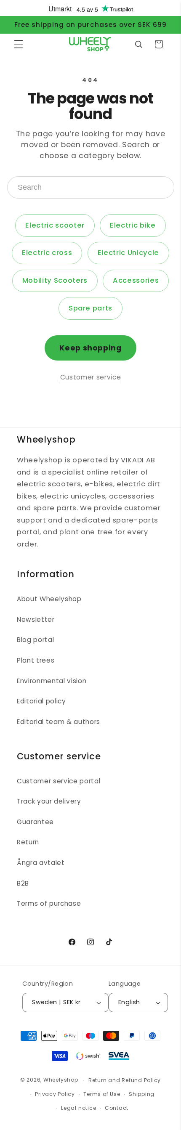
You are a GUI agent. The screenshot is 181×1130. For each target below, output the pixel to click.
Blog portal (35, 639)
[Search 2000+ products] (138, 44)
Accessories (136, 280)
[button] (18, 44)
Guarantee (35, 821)
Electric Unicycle (128, 252)
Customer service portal (58, 781)
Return (28, 842)
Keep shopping (90, 348)
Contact (116, 1107)
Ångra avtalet (41, 862)
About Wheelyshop (49, 598)
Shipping (141, 1094)
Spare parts (90, 308)
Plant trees (35, 660)
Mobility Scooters (55, 280)
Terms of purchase (49, 903)
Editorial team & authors (58, 721)
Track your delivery (49, 801)
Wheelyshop (60, 1080)
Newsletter (36, 619)
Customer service (90, 377)
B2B (23, 883)
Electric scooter (55, 225)
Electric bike (133, 225)
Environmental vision (51, 680)
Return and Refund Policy (124, 1080)
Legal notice (78, 1107)
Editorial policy (41, 701)
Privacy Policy (55, 1094)
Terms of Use (101, 1094)
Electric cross (47, 252)
